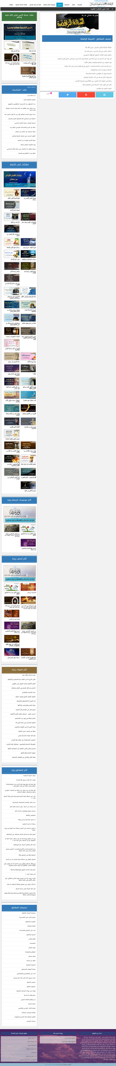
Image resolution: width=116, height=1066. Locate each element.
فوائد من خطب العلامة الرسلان (27, 1060)
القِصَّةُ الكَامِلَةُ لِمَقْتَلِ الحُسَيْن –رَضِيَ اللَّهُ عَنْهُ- (98, 47)
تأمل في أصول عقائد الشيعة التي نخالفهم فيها (97, 84)
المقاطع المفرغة (31, 1045)
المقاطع (60, 5)
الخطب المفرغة (31, 1038)
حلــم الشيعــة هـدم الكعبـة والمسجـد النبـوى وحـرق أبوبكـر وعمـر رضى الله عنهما (88, 66)
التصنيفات (66, 5)
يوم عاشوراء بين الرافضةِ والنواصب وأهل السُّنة (98, 62)
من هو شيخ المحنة (30, 1056)
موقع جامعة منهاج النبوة (68, 1042)
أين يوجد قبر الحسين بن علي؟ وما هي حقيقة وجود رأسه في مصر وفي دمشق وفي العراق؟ (85, 58)
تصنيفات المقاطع (31, 1049)
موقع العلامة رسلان (69, 1038)
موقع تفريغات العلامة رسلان (51, 1065)
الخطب (73, 5)
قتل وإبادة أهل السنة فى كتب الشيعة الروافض (97, 77)
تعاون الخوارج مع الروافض (104, 88)
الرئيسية (80, 5)
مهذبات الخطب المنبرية (21, 5)
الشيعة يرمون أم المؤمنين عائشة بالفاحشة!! (99, 73)
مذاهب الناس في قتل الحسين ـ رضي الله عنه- (98, 51)
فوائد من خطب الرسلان (35, 5)
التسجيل (33, 1052)
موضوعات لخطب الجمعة (49, 5)
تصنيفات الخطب (31, 1042)
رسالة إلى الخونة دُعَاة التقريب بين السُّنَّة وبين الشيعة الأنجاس (93, 81)
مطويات (11, 5)
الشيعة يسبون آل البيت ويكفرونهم (101, 69)
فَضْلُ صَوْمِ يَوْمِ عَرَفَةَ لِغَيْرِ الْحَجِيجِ (99, 9)
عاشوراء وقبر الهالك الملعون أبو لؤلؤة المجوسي (98, 55)
